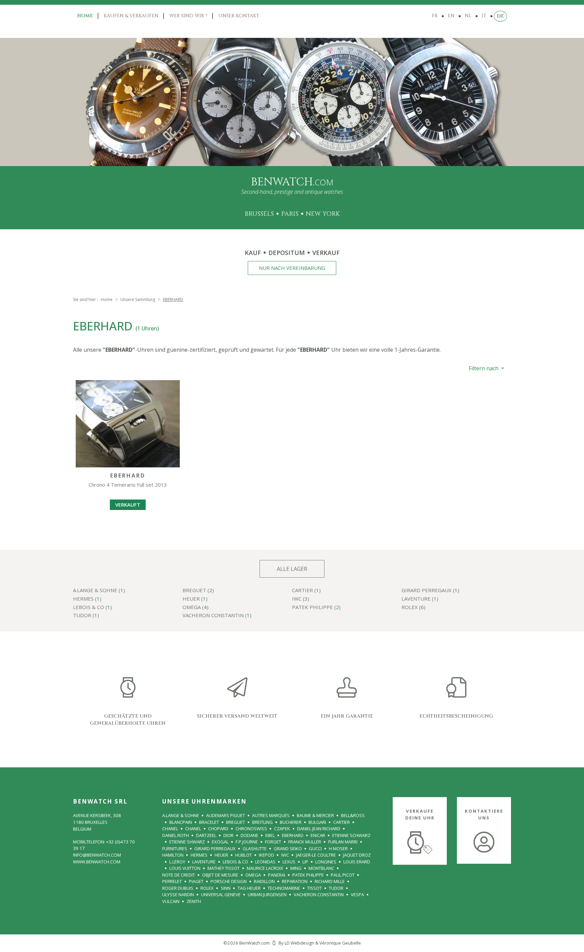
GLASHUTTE (255, 848)
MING (295, 868)
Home (85, 16)
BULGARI (317, 822)
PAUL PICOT (343, 875)
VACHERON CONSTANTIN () (216, 616)
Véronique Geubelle (340, 943)
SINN (225, 888)
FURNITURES (174, 848)
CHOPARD (218, 829)
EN (451, 16)
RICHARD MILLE (330, 881)
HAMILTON (173, 855)
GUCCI (315, 848)
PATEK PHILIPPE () (316, 607)
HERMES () (87, 599)
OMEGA (253, 875)
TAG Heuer (249, 888)
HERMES (199, 855)
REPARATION (295, 881)
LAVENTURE (204, 862)
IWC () (300, 599)
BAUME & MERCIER (315, 815)
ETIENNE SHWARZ (187, 842)
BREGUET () (198, 591)
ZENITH (194, 901)
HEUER (221, 855)
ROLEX (207, 888)
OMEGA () (195, 607)
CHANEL (170, 829)
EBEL (270, 835)
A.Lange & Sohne (180, 815)
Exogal (220, 842)
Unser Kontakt (238, 16)
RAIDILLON (264, 881)
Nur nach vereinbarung (292, 267)
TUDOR (336, 888)
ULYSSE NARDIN (178, 894)
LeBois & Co (235, 862)
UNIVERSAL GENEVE (221, 894)
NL (468, 16)
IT (484, 16)
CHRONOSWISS (251, 829)
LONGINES (325, 862)
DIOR (228, 835)
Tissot (314, 888)
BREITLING (262, 822)
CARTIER (341, 822)
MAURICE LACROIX (265, 868)
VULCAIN (170, 901)
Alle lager (292, 569)
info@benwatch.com (97, 855)
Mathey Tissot (224, 868)
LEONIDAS (265, 862)
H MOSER (338, 848)
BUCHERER (290, 822)
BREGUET (235, 822)
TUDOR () (86, 616)
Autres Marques (271, 815)
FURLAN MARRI (343, 842)
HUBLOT (243, 855)
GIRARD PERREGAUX (215, 848)
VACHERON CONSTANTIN (319, 894)
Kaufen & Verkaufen (131, 16)
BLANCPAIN (180, 822)
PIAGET (196, 881)
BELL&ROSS (353, 815)
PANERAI (276, 875)
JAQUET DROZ (357, 855)
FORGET (273, 842)
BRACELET (209, 822)
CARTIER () (306, 591)
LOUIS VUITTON (184, 868)
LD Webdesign (299, 943)
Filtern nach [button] (484, 368)
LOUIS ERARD (356, 862)
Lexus (289, 862)
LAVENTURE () (420, 599)
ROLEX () (413, 607)
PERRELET (172, 881)
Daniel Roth (175, 835)
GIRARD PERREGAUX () (430, 591)
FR (435, 16)
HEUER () (195, 599)
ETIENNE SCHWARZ (351, 835)
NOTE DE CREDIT (178, 875)
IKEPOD (266, 855)
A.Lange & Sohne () (99, 591)
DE (500, 16)
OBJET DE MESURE (220, 875)
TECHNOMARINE (284, 888)
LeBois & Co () (92, 607)
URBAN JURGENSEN (267, 894)
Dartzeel (206, 835)
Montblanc (321, 868)
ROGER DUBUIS (177, 888)
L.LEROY (177, 862)
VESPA (357, 894)
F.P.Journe (247, 842)
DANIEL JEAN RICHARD (318, 829)
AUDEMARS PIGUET (225, 815)
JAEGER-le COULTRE (316, 855)
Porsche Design (229, 881)
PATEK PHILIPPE (308, 875)
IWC (285, 855)
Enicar (318, 835)
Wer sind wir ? (188, 16)
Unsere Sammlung (137, 299)
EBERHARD (292, 835)
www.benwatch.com (96, 862)
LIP (305, 862)
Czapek (282, 829)
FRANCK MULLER (304, 842)
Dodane (249, 835)
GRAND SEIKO (288, 848)
